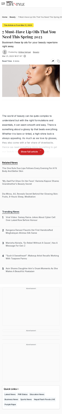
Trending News (10, 211)
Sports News (26, 399)
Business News (11, 399)
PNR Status (23, 394)
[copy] (58, 61)
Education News (37, 394)
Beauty (36, 52)
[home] (15, 3)
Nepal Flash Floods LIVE (44, 399)
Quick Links (10, 389)
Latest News (10, 394)
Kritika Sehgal (24, 52)
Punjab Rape (10, 404)
